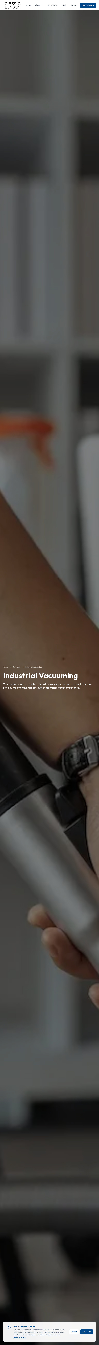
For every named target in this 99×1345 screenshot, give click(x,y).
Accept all (86, 1332)
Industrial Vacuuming (33, 667)
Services (51, 5)
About (38, 5)
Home (28, 5)
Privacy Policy (20, 1337)
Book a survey (88, 5)
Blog (64, 5)
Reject (74, 1332)
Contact (73, 5)
